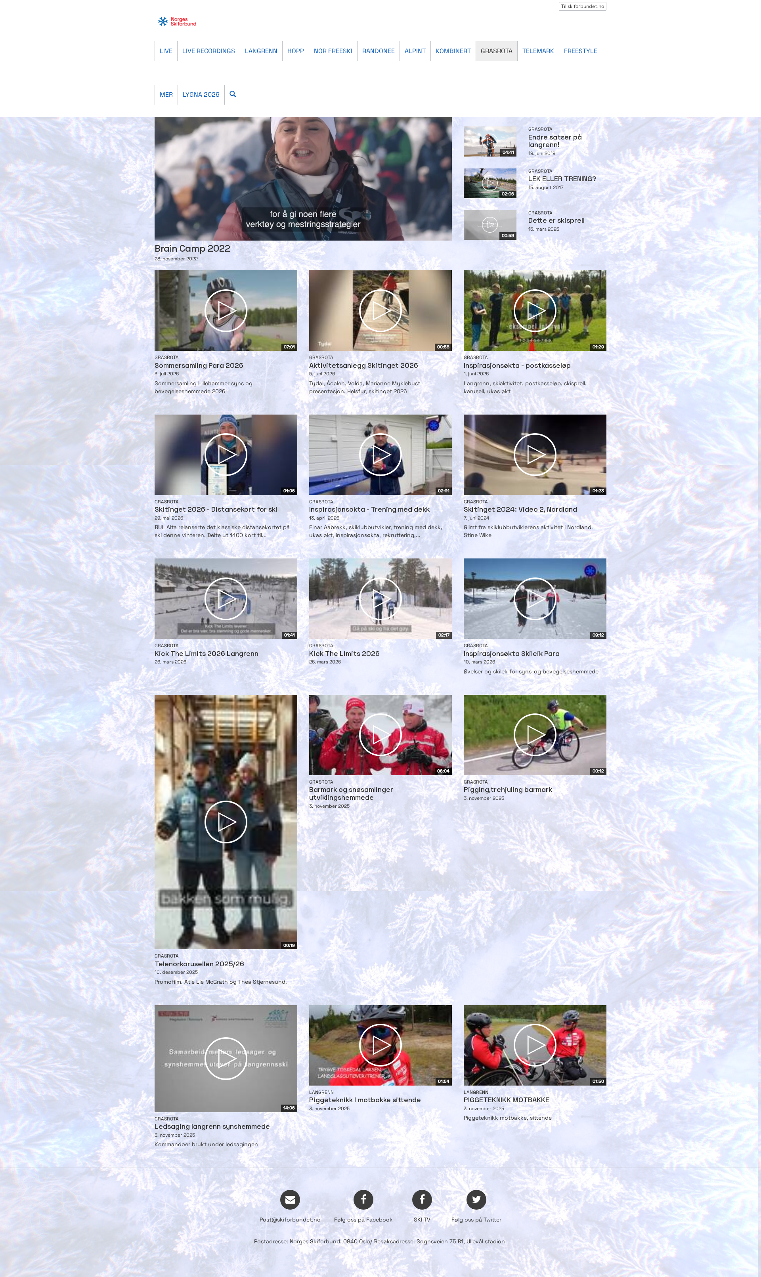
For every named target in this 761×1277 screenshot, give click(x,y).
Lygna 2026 (201, 94)
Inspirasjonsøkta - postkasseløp (517, 366)
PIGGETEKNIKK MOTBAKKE (506, 1100)
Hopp (295, 51)
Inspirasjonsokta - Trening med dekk (369, 510)
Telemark (538, 51)
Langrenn (261, 51)
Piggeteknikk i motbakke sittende (365, 1100)
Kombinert (453, 51)
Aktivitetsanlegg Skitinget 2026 (363, 366)
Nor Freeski (333, 51)
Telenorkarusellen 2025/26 (199, 964)
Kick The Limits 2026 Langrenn (206, 654)
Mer (166, 94)
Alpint (415, 51)
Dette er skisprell (556, 221)
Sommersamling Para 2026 (199, 366)
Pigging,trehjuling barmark (508, 790)
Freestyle (580, 51)
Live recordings (208, 51)
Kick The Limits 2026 (344, 654)
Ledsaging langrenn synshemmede (212, 1127)
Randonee (378, 51)
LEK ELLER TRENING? (562, 179)
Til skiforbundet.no (582, 6)
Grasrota (496, 51)
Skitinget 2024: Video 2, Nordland (520, 510)
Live (166, 51)
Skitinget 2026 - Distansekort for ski (216, 510)
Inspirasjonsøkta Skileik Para (512, 654)
